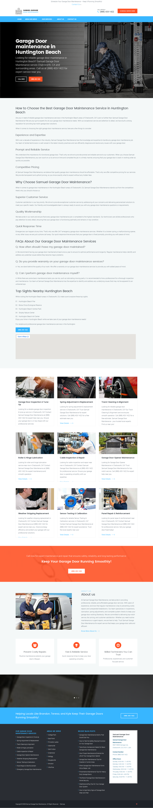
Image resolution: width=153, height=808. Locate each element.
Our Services (47, 19)
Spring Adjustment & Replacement (28, 741)
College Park (52, 735)
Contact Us (76, 4)
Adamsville (51, 746)
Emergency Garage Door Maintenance (29, 769)
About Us (60, 19)
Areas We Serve (31, 19)
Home (19, 19)
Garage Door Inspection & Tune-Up (28, 737)
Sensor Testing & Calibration (26, 762)
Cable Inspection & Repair (25, 751)
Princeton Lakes (53, 742)
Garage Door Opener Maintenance (28, 755)
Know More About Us (89, 631)
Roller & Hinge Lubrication (25, 748)
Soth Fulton (52, 749)
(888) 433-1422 (107, 11)
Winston (50, 764)
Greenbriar (51, 753)
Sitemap (62, 804)
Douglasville (52, 760)
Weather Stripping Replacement (27, 759)
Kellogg (50, 756)
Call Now (21, 79)
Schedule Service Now (127, 11)
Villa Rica (51, 767)
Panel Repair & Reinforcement (26, 766)
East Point (51, 738)
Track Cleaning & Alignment (25, 744)
